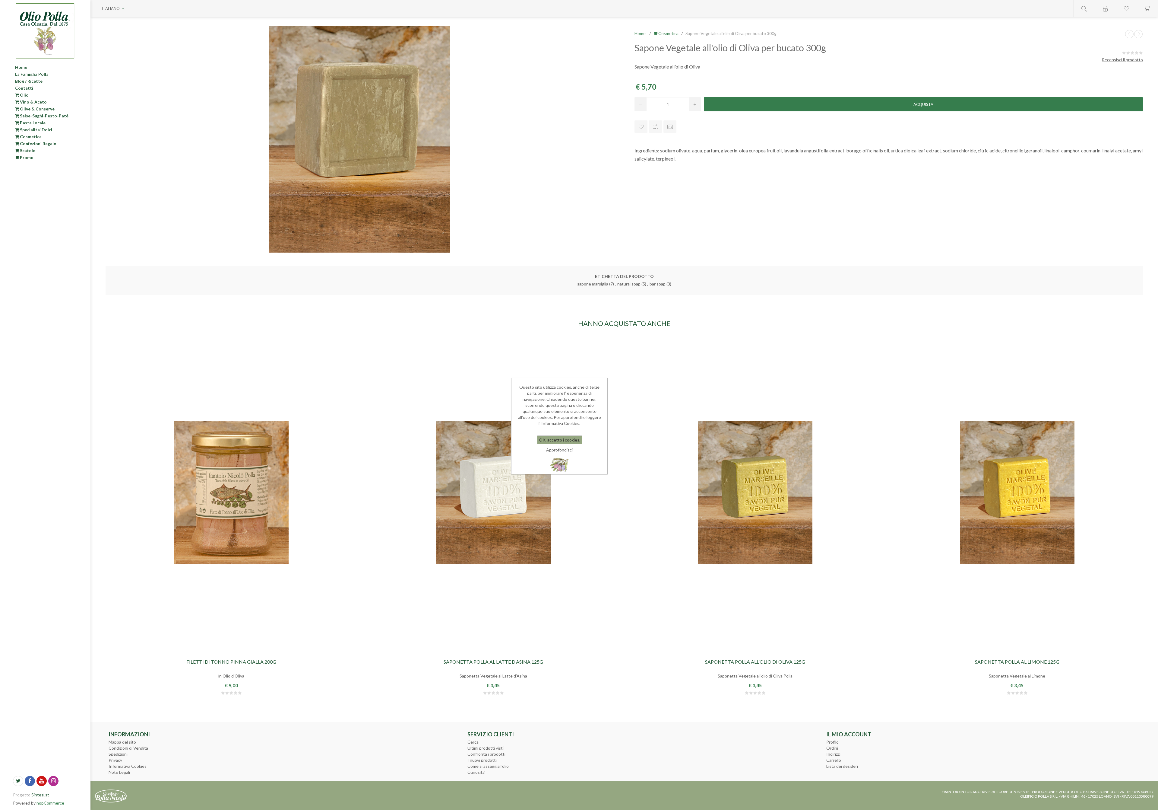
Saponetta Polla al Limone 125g (1017, 662)
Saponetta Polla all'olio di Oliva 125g (755, 662)
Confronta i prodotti (486, 754)
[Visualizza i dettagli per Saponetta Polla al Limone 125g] (1017, 492)
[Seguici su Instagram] (53, 781)
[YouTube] (41, 781)
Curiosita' (476, 772)
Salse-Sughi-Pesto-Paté (43, 115)
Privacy (115, 760)
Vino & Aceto (33, 101)
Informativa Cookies (128, 766)
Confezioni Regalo (37, 143)
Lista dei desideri (842, 766)
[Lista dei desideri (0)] (1126, 8)
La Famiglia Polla (32, 74)
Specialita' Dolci (35, 129)
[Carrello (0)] (1147, 8)
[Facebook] (30, 781)
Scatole (27, 150)
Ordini (832, 748)
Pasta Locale (32, 122)
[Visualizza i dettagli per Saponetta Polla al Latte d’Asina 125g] (493, 492)
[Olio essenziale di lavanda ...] (1138, 34)
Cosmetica (30, 136)
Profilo (832, 742)
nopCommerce (50, 802)
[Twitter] (18, 781)
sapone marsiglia (592, 283)
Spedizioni (118, 754)
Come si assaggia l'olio (488, 766)
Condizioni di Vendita (128, 748)
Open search (1084, 8)
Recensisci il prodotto (1122, 59)
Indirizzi (833, 754)
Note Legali (119, 772)
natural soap (629, 283)
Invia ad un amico (669, 126)
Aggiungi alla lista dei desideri (640, 126)
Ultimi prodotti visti (485, 748)
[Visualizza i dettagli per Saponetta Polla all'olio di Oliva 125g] (755, 492)
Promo (26, 157)
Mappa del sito (122, 742)
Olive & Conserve (37, 108)
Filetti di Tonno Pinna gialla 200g (231, 662)
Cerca (473, 742)
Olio (24, 94)
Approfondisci (559, 449)
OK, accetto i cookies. (559, 439)
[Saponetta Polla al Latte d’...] (1129, 34)
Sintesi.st (40, 794)
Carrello (833, 760)
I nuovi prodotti (482, 760)
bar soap (658, 283)
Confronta (655, 126)
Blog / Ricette (29, 81)
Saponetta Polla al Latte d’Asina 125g (493, 662)
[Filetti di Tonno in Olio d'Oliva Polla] (231, 492)
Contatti (24, 88)
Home (21, 67)
